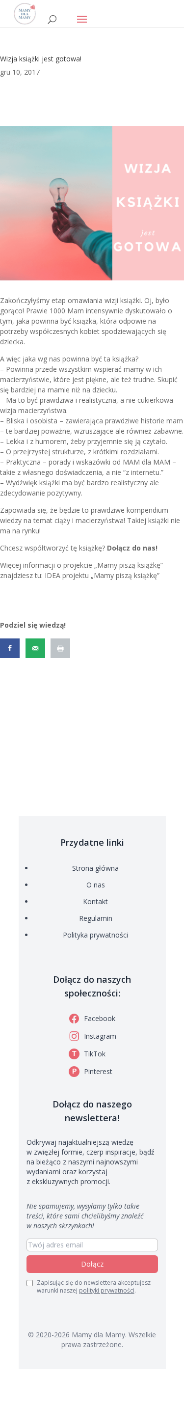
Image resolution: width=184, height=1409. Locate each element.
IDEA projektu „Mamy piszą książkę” (102, 575)
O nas (95, 884)
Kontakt (95, 901)
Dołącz (92, 1264)
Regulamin (95, 918)
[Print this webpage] (61, 648)
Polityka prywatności (95, 934)
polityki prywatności (106, 1290)
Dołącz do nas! (132, 548)
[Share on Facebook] (11, 648)
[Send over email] (36, 648)
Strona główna (95, 868)
